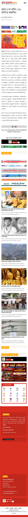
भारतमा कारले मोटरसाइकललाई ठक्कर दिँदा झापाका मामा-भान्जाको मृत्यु (14, 236)
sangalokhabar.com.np (13, 510)
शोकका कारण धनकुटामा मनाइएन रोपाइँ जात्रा (11, 261)
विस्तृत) (4, 425)
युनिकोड (19, 508)
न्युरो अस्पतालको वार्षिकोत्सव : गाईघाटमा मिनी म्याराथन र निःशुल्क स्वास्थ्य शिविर (13, 312)
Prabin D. (14, 513)
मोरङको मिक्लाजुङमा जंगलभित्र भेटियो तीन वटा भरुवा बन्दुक (12, 338)
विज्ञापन (16, 508)
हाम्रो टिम (7, 508)
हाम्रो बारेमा (11, 508)
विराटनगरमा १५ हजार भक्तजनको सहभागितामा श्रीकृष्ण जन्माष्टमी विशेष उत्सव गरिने (13, 209)
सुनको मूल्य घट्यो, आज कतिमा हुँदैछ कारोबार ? (11, 286)
